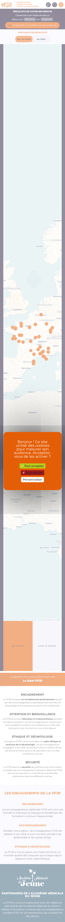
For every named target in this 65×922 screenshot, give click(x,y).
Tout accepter (34, 466)
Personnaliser (32, 479)
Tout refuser (34, 472)
